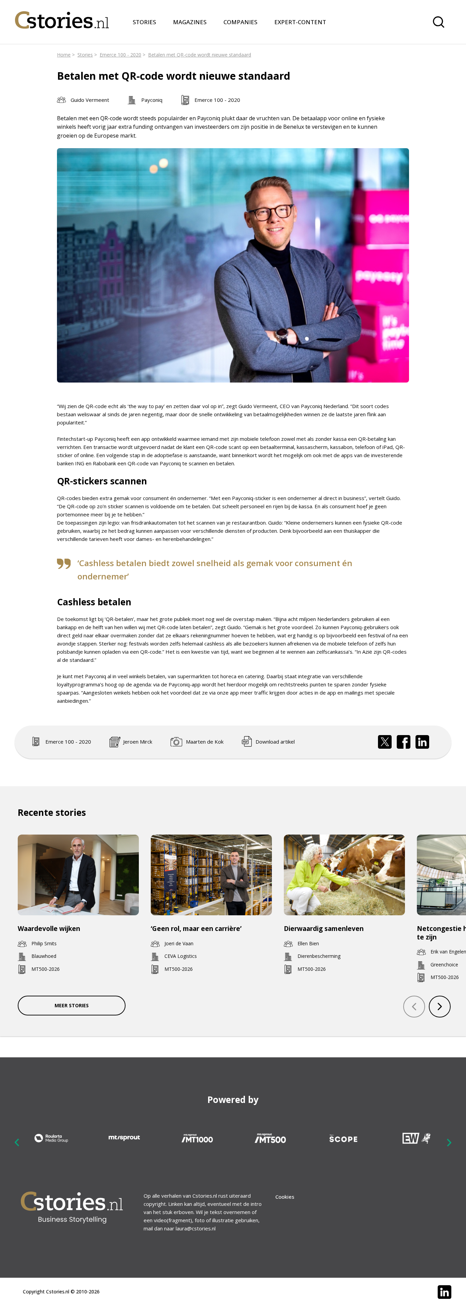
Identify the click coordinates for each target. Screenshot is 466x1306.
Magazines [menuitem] (189, 22)
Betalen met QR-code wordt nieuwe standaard (199, 54)
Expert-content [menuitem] (300, 22)
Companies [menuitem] (240, 22)
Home (64, 54)
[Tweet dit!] (385, 742)
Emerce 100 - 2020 (120, 54)
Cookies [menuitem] (284, 1196)
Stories (85, 54)
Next (449, 1142)
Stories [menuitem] (144, 22)
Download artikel (275, 741)
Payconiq (151, 99)
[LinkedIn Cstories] (444, 1292)
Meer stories (72, 1005)
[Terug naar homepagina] (62, 16)
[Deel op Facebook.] (403, 742)
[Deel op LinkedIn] (422, 742)
